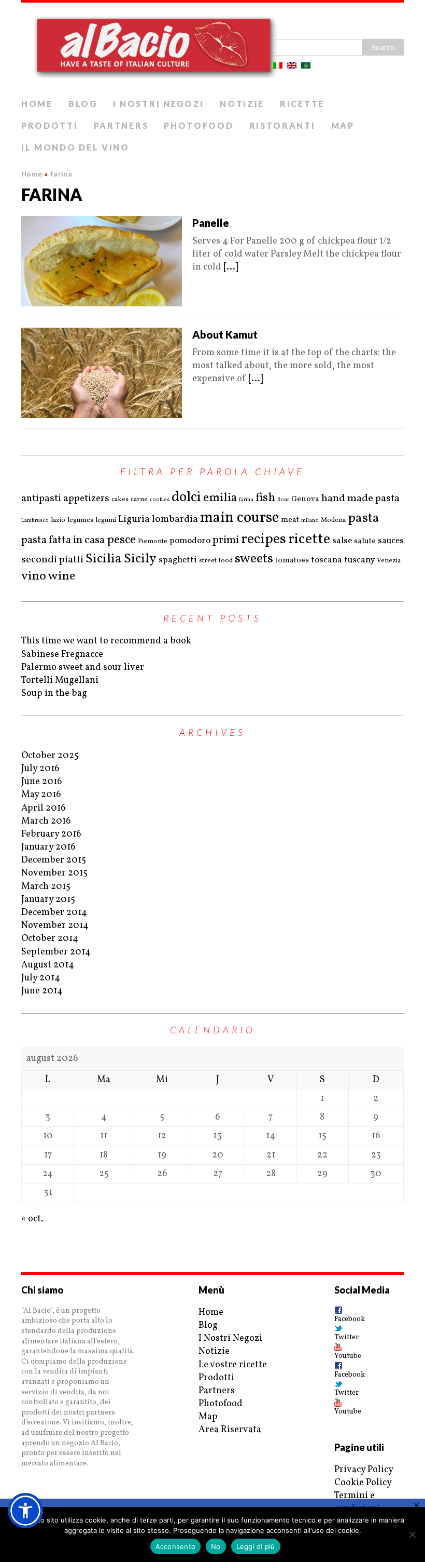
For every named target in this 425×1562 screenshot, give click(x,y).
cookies (159, 499)
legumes (80, 520)
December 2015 (53, 860)
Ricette (302, 104)
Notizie (242, 104)
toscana (326, 560)
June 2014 (42, 991)
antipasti (41, 498)
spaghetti (178, 560)
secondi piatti (52, 560)
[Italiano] (277, 65)
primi (225, 540)
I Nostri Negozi (159, 104)
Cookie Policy (363, 1482)
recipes (263, 539)
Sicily (140, 559)
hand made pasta (360, 498)
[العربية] (305, 65)
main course (239, 518)
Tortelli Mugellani (59, 680)
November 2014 (55, 925)
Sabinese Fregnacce (62, 654)
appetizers (86, 498)
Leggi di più (255, 1546)
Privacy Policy (363, 1469)
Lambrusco (35, 520)
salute (365, 541)
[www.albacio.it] (212, 48)
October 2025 (50, 755)
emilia (220, 498)
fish (265, 498)
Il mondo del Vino (75, 147)
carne (139, 499)
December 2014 (54, 912)
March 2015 (45, 886)
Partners (121, 125)
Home (37, 104)
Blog (82, 104)
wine (61, 576)
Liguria (134, 519)
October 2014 (49, 938)
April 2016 (43, 808)
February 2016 (51, 834)
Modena (333, 520)
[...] (230, 267)
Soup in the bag (54, 693)
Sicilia (104, 559)
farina (246, 499)
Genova (305, 499)
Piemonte (152, 541)
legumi (105, 520)
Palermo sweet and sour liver (82, 667)
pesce (121, 540)
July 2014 (40, 978)
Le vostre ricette (233, 1364)
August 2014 (47, 965)
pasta (363, 518)
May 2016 (41, 794)
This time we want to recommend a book (106, 641)
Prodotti (49, 125)
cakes (120, 499)
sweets (254, 558)
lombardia (175, 519)
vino (33, 576)
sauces (391, 541)
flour (283, 499)
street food (216, 560)
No (216, 1546)
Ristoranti (282, 125)
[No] (412, 1534)
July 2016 (40, 768)
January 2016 (48, 847)
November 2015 (54, 873)
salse (342, 541)
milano (310, 520)
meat (290, 520)
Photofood (198, 125)
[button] (25, 1511)
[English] (291, 65)
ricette (309, 539)
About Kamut (225, 334)
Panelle (210, 223)
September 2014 (56, 952)
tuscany (359, 560)
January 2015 (48, 899)
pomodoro (189, 541)
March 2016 (46, 821)
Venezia (389, 560)
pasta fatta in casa (63, 540)
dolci (186, 497)
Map (343, 125)
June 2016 (41, 781)
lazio (58, 520)
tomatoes (292, 560)
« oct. (32, 1219)
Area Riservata (230, 1429)
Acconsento (175, 1546)
